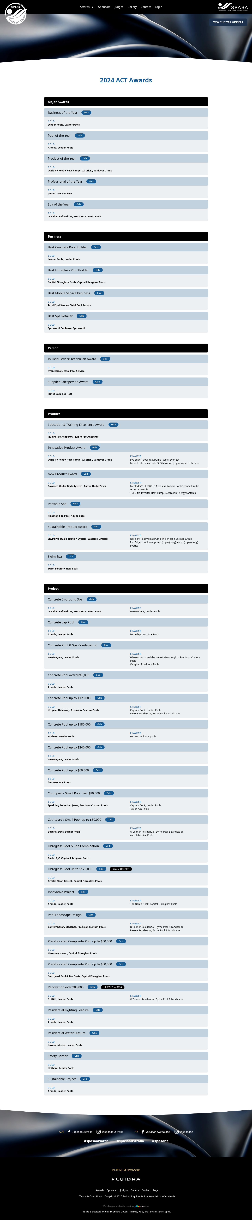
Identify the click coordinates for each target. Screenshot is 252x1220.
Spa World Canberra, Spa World (66, 328)
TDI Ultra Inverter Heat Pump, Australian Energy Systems (163, 492)
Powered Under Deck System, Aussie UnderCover (77, 486)
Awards (85, 7)
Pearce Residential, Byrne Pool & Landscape (155, 713)
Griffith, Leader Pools (60, 999)
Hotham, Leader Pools (61, 736)
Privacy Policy (137, 1211)
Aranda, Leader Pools (60, 147)
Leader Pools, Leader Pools (64, 124)
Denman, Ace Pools (59, 782)
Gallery (132, 7)
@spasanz (186, 1132)
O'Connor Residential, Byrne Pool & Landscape (156, 831)
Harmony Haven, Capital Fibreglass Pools (72, 953)
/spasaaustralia (82, 1132)
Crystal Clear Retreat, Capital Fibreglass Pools (75, 881)
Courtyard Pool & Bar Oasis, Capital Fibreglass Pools (79, 976)
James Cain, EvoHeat (60, 193)
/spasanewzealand (158, 1132)
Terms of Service (157, 1211)
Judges (119, 7)
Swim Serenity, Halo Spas (63, 568)
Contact (146, 7)
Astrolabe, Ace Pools (141, 835)
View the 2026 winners (228, 22)
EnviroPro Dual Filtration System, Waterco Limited (78, 538)
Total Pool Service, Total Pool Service (69, 305)
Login (158, 7)
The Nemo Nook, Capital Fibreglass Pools (153, 904)
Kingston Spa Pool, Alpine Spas (66, 515)
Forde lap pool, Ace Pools (144, 634)
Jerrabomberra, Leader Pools (65, 1045)
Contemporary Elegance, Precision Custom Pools (77, 926)
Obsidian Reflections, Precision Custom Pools (74, 216)
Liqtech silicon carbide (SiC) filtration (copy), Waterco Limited (165, 463)
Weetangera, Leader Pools (145, 611)
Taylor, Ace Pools (139, 808)
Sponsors (104, 7)
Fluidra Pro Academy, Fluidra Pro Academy (73, 436)
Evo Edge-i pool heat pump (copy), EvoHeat (154, 459)
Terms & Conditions (90, 1196)
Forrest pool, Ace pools (143, 736)
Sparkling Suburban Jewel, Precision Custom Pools (78, 805)
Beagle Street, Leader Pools (64, 831)
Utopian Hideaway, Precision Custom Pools (73, 710)
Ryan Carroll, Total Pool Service (66, 371)
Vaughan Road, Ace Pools (144, 664)
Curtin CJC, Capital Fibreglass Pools (68, 858)
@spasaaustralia (112, 1132)
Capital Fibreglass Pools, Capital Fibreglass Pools (76, 282)
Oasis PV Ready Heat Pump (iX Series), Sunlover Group (80, 170)
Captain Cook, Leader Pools (145, 710)
